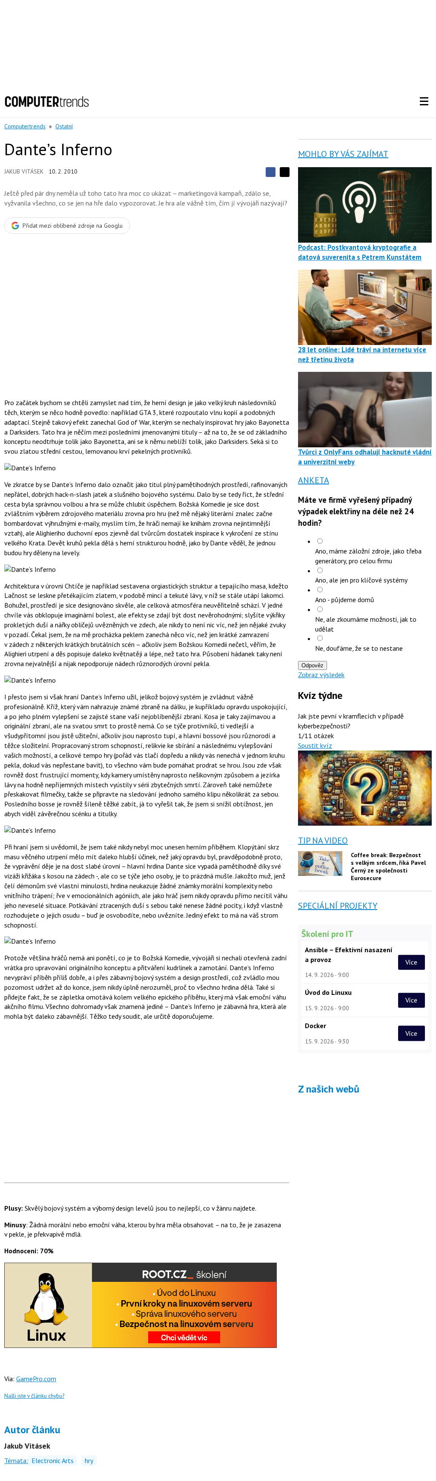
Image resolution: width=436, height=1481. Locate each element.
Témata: (16, 1460)
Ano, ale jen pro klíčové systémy (361, 580)
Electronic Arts (53, 1460)
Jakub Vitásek (23, 171)
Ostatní (64, 126)
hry (89, 1460)
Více (411, 962)
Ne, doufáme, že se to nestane (359, 648)
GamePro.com (36, 1378)
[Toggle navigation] (424, 101)
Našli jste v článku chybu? (34, 1396)
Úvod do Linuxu (328, 992)
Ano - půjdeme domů (344, 599)
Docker (315, 1025)
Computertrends (25, 126)
